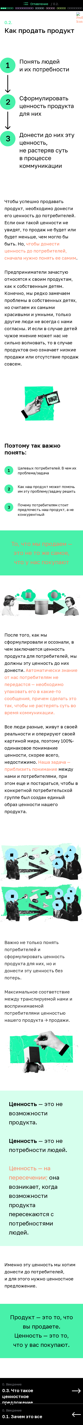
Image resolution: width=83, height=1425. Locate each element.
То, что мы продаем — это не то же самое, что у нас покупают (41, 552)
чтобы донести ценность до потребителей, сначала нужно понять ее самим (40, 250)
